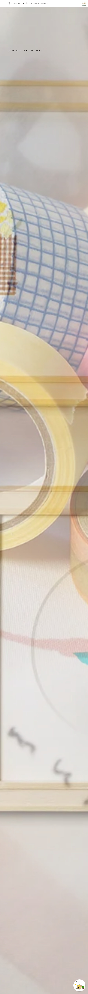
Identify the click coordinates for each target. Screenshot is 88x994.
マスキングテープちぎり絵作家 (39, 3)
